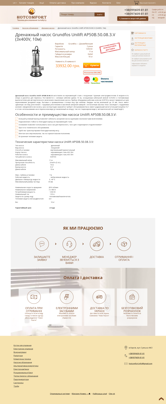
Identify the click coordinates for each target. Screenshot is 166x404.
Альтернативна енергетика (26, 366)
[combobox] (77, 14)
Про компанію (77, 3)
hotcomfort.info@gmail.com (140, 363)
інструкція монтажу (143, 38)
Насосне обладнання (23, 362)
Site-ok (112, 393)
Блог (119, 3)
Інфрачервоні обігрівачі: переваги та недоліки (139, 64)
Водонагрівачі (20, 352)
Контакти (106, 3)
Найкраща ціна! (100, 393)
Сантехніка (18, 383)
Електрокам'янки (21, 369)
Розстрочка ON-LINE (92, 73)
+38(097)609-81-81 (136, 14)
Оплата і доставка (58, 3)
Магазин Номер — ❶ (81, 393)
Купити (94, 65)
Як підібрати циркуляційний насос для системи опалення (141, 55)
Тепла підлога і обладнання (26, 376)
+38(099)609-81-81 (136, 10)
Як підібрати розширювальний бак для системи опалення (142, 60)
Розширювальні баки (23, 372)
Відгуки (93, 3)
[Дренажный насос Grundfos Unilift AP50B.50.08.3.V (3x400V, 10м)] (35, 62)
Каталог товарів (26, 3)
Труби (16, 386)
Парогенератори (21, 379)
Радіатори (18, 355)
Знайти (99, 14)
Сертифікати (140, 33)
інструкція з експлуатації (140, 44)
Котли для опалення (22, 345)
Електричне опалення (23, 349)
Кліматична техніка (22, 359)
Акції (42, 3)
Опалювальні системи (60, 393)
